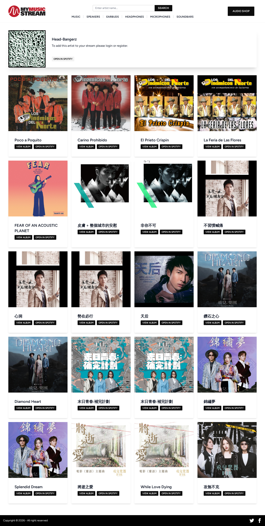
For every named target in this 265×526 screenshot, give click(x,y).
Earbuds (112, 16)
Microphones (160, 16)
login (109, 46)
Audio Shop (241, 11)
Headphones (134, 16)
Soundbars (185, 16)
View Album (23, 146)
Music (76, 16)
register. (122, 46)
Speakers (93, 16)
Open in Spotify (63, 59)
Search (163, 8)
